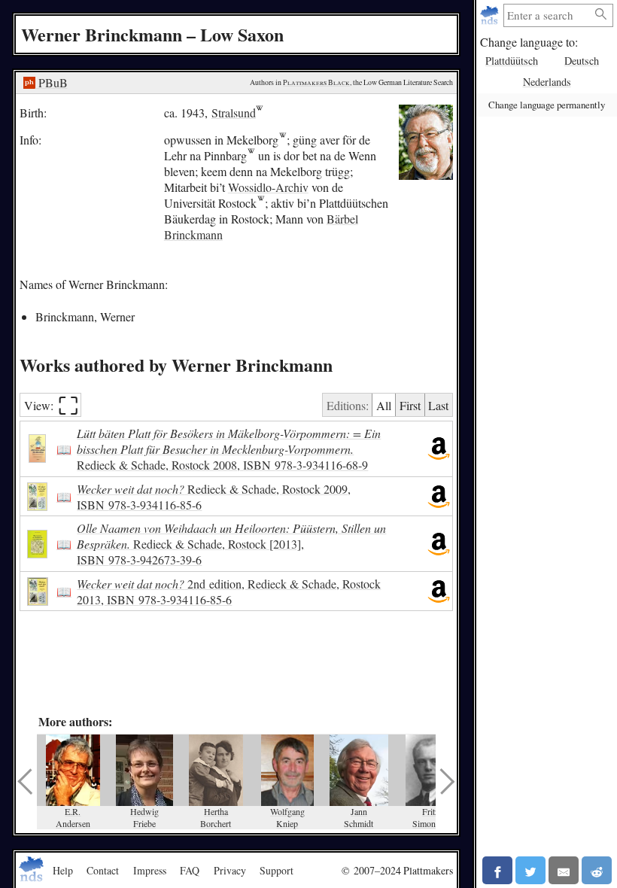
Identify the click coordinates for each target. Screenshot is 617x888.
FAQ (189, 870)
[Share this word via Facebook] (497, 870)
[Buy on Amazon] (438, 448)
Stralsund (233, 112)
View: (51, 405)
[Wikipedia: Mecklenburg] (282, 139)
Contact (103, 870)
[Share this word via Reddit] (597, 870)
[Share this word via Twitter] (530, 870)
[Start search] (601, 15)
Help (63, 870)
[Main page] (491, 15)
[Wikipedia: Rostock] (261, 203)
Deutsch (581, 60)
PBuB (51, 82)
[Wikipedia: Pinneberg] (251, 155)
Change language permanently (546, 104)
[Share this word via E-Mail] (564, 870)
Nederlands (547, 82)
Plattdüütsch (511, 60)
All (383, 405)
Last (438, 405)
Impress (149, 870)
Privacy (230, 870)
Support (276, 870)
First (410, 405)
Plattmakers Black (316, 82)
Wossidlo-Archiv (268, 187)
